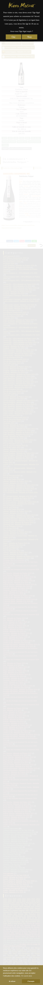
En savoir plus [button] (26, 976)
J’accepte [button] (30, 981)
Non (29, 37)
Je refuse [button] (12, 981)
